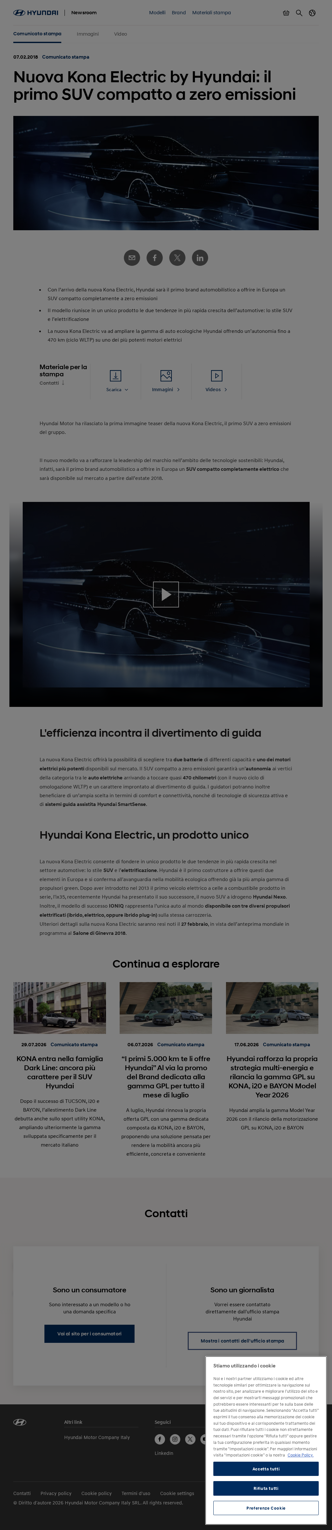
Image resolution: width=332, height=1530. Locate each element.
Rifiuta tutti (266, 1488)
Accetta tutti (266, 1468)
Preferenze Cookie (266, 1508)
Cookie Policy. (301, 1454)
